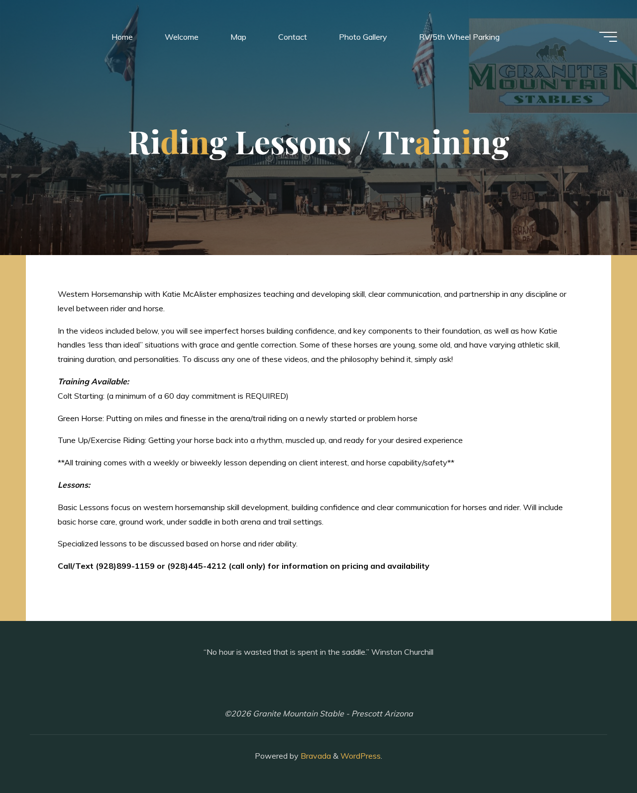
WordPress (360, 756)
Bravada (315, 756)
